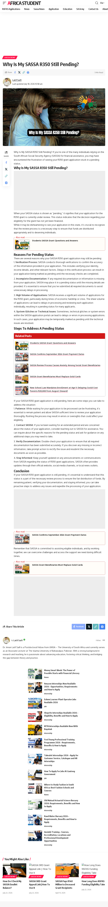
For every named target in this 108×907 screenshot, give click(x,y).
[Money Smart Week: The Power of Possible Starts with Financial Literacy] (35, 674)
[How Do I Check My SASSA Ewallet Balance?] (14, 870)
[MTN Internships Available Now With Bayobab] (35, 730)
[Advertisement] (54, 33)
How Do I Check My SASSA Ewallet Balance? (12, 884)
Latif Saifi (17, 80)
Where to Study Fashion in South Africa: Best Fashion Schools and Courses (59, 787)
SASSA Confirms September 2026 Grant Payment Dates (59, 535)
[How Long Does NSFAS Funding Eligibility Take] (93, 870)
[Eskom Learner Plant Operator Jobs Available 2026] (35, 703)
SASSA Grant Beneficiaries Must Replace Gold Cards (57, 565)
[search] (97, 3)
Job (45, 706)
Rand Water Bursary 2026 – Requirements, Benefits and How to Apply (60, 819)
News (46, 677)
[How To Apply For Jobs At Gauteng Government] (35, 775)
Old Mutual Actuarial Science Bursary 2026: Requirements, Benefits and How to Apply (62, 803)
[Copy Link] (24, 72)
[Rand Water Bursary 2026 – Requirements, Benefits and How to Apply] (35, 820)
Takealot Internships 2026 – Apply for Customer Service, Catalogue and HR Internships (61, 758)
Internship (48, 693)
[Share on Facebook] (15, 72)
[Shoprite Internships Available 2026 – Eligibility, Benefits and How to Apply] (35, 716)
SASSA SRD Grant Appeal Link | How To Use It (39, 884)
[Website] (103, 640)
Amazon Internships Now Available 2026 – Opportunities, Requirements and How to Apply (60, 686)
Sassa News (9, 57)
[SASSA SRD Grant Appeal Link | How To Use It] (41, 870)
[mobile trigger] (5, 3)
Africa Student (24, 3)
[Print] (28, 72)
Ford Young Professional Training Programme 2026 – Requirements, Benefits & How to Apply (59, 742)
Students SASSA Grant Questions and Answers (55, 240)
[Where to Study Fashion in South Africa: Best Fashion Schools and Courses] (35, 788)
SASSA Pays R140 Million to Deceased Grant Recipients (65, 884)
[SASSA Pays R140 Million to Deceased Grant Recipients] (67, 870)
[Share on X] (19, 72)
